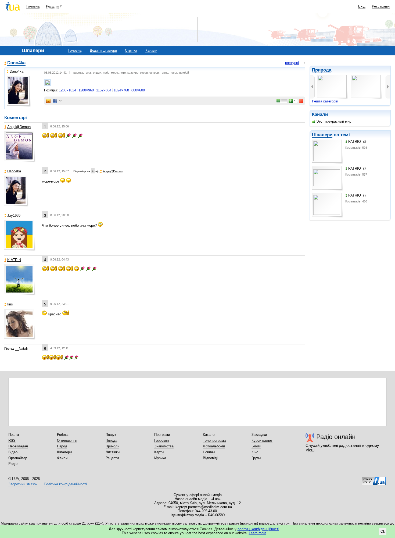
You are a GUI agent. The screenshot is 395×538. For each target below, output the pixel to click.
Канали (151, 50)
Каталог (209, 435)
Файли (62, 458)
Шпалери (322, 134)
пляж (88, 72)
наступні (292, 63)
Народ (62, 446)
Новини (209, 452)
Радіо (12, 464)
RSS (12, 441)
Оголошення (67, 441)
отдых (97, 72)
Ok (382, 531)
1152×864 (103, 90)
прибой (184, 72)
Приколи (112, 446)
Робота (62, 435)
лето (123, 72)
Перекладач (18, 446)
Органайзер (17, 458)
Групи (256, 458)
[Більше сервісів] (60, 101)
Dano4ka (16, 62)
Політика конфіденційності (65, 484)
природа (77, 72)
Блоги (256, 446)
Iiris (10, 304)
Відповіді (210, 458)
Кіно (255, 452)
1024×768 (121, 90)
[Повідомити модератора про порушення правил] (301, 101)
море (114, 72)
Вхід (361, 6)
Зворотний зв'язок (22, 484)
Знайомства (164, 446)
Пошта (13, 435)
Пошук (111, 435)
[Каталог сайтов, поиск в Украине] (374, 479)
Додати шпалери (103, 50)
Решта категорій (325, 101)
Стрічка (131, 50)
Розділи (52, 6)
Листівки (113, 452)
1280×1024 (67, 90)
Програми (162, 435)
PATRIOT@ (357, 142)
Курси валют (262, 441)
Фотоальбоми (214, 446)
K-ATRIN (14, 260)
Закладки (259, 435)
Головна (33, 6)
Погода (111, 441)
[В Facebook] (55, 101)
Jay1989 (13, 215)
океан (144, 72)
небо (106, 72)
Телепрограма (214, 441)
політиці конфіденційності (258, 529)
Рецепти (112, 458)
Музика (160, 458)
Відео (12, 452)
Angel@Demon (19, 127)
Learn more (257, 533)
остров (154, 72)
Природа (321, 70)
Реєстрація (381, 6)
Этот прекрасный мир (333, 121)
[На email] (48, 101)
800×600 (138, 90)
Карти (159, 452)
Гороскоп (161, 441)
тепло (164, 72)
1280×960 (86, 90)
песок (174, 72)
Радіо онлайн (336, 436)
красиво (132, 72)
